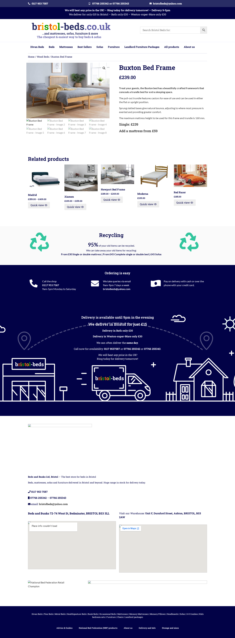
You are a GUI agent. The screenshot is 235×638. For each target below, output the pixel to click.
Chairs (120, 617)
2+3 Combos (192, 614)
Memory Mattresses (138, 614)
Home (31, 56)
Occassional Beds (107, 614)
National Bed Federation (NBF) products (98, 628)
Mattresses (122, 614)
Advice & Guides (64, 628)
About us (128, 628)
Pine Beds (48, 614)
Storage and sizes (170, 628)
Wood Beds (43, 56)
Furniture (111, 617)
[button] (104, 68)
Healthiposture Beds (76, 614)
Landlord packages (134, 617)
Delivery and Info (147, 628)
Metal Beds (60, 614)
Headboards (172, 614)
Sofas (182, 614)
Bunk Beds (93, 614)
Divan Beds (37, 614)
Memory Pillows (157, 614)
